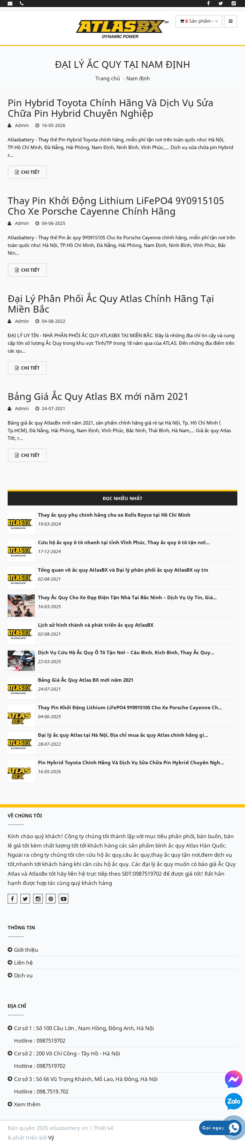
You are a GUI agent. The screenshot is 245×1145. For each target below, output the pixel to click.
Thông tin (21, 927)
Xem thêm (27, 1104)
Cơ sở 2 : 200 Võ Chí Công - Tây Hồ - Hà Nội (67, 1053)
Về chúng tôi (25, 815)
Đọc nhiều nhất (122, 498)
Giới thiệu (26, 949)
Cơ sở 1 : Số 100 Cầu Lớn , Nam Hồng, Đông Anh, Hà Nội (84, 1028)
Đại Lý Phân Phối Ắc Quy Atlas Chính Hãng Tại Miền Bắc (111, 303)
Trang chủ (107, 78)
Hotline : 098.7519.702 (41, 1091)
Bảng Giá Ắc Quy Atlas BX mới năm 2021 (98, 396)
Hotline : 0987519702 (39, 1040)
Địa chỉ (17, 1006)
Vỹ (51, 1137)
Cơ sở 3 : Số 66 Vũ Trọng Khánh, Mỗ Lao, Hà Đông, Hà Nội (86, 1079)
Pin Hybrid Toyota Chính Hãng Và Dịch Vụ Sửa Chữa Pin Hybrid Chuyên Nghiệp (110, 108)
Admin (20, 125)
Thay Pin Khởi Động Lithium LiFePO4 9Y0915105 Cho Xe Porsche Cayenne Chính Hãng (116, 206)
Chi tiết (30, 172)
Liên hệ (23, 962)
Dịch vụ (23, 975)
